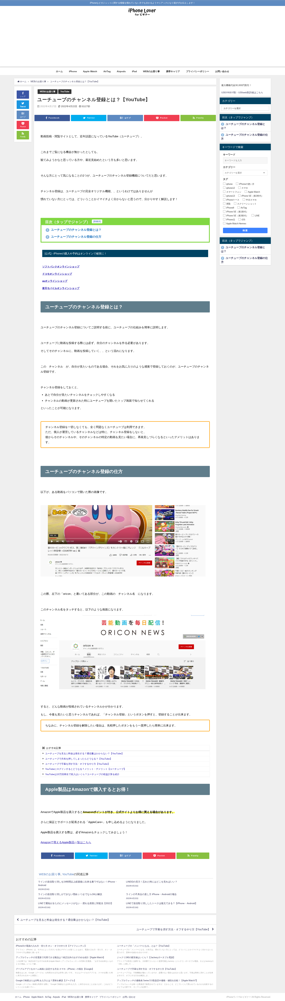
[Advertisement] (142, 43)
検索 (245, 230)
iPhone (73, 71)
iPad (134, 71)
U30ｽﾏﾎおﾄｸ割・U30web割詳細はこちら (242, 92)
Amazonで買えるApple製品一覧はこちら (66, 842)
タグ (225, 179)
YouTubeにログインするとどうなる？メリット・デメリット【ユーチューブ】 (86, 769)
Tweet (23, 107)
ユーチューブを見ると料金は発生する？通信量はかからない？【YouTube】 (84, 753)
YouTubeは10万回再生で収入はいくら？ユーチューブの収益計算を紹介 (82, 774)
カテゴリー (229, 167)
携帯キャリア (173, 71)
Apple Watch (90, 71)
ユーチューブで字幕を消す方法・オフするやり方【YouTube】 (77, 764)
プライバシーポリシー (197, 71)
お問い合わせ (222, 71)
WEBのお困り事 (151, 71)
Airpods (121, 71)
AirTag (107, 71)
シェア (23, 96)
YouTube (64, 91)
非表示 (97, 221)
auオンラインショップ (54, 281)
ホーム (59, 71)
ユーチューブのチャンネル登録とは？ (74, 229)
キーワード (229, 154)
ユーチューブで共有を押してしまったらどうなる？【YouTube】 (78, 759)
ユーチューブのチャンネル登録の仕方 (74, 236)
